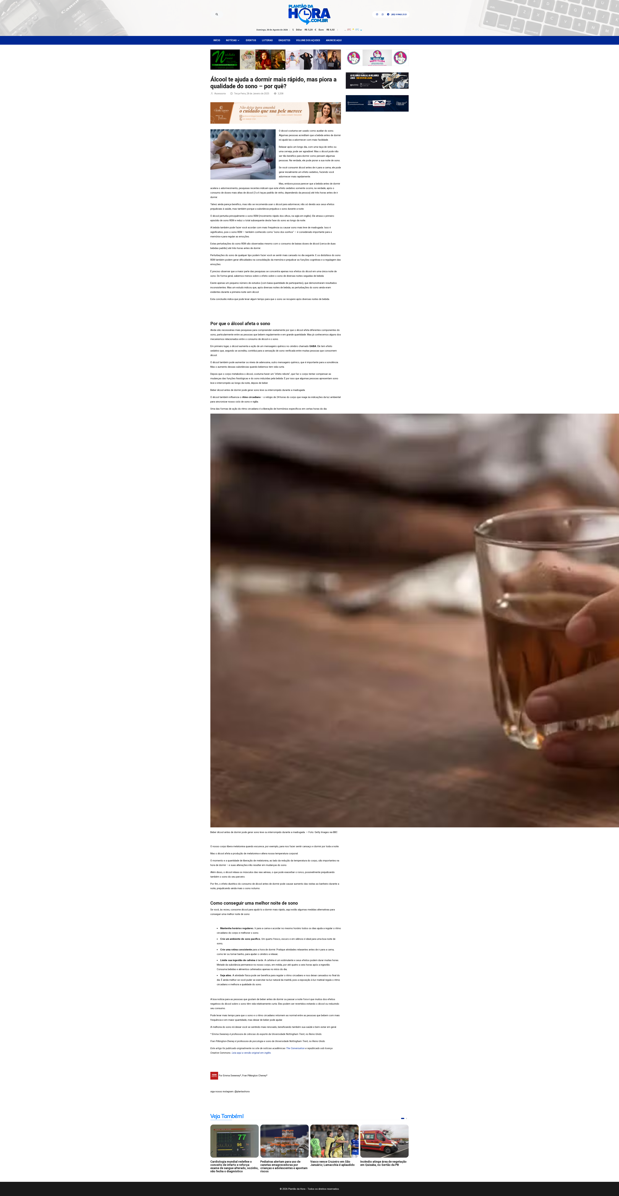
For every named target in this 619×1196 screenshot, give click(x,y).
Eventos (251, 40)
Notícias (231, 40)
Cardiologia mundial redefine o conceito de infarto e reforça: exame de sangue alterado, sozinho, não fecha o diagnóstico (234, 1166)
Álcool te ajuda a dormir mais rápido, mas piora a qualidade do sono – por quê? (273, 83)
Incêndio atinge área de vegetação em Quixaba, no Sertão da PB (383, 1163)
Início (216, 40)
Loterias (267, 40)
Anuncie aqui (334, 40)
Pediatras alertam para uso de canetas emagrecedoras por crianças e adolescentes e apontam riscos (284, 1166)
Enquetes (284, 40)
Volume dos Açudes (308, 40)
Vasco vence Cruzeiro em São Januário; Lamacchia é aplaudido (332, 1163)
